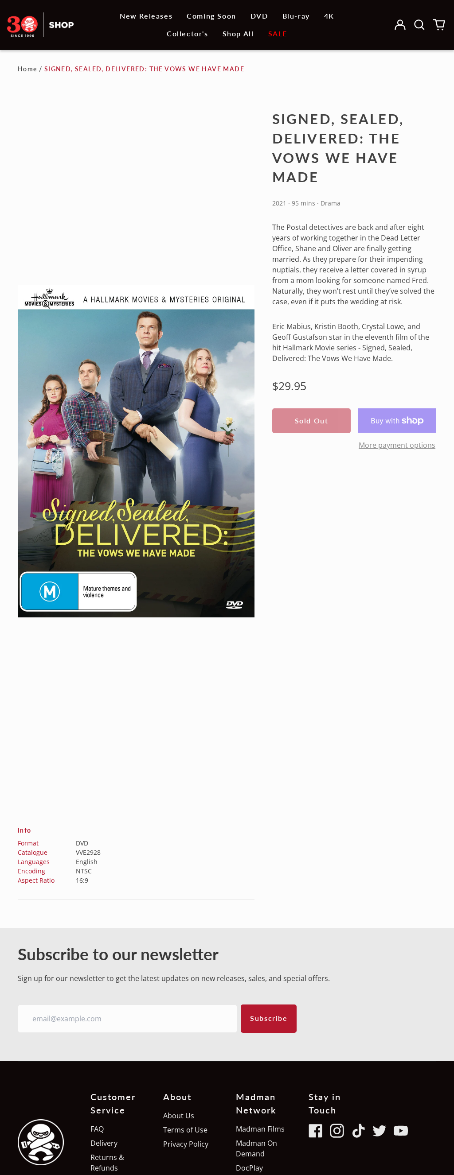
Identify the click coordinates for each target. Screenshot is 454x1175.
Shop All (238, 33)
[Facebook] (316, 1131)
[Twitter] (379, 1131)
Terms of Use (185, 1130)
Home (27, 69)
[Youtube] (401, 1131)
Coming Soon (211, 16)
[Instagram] (337, 1131)
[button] (419, 25)
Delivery (103, 1143)
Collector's (187, 33)
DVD (259, 16)
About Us (178, 1116)
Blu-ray (296, 16)
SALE (277, 33)
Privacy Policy (185, 1144)
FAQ (97, 1129)
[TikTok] (358, 1131)
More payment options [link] (397, 445)
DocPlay (249, 1168)
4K (329, 16)
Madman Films (260, 1129)
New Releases (146, 16)
